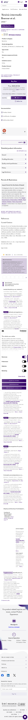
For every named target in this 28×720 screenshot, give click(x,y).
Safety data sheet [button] (8, 120)
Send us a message (14, 641)
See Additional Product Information (10, 75)
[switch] (24, 361)
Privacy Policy (17, 347)
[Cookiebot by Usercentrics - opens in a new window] (20, 331)
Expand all (22, 151)
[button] (25, 5)
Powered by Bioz (6, 614)
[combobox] (12, 5)
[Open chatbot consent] (25, 717)
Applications (5, 9)
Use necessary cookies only (14, 388)
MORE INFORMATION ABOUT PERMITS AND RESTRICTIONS (11, 212)
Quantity (4, 98)
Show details (21, 376)
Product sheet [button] (7, 112)
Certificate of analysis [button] (9, 116)
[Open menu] (2, 2)
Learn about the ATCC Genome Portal (12, 30)
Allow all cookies (14, 380)
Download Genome (8, 26)
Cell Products (14, 9)
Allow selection (14, 384)
